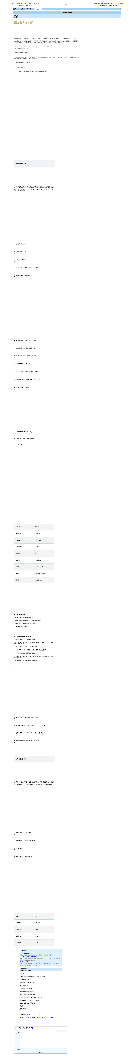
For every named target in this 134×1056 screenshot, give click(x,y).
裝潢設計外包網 (24, 961)
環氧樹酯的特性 (24, 22)
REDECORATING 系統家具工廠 (28, 956)
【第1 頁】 (31, 1028)
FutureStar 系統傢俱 (25, 953)
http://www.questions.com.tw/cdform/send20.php (41, 1017)
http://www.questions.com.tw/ (33, 1014)
